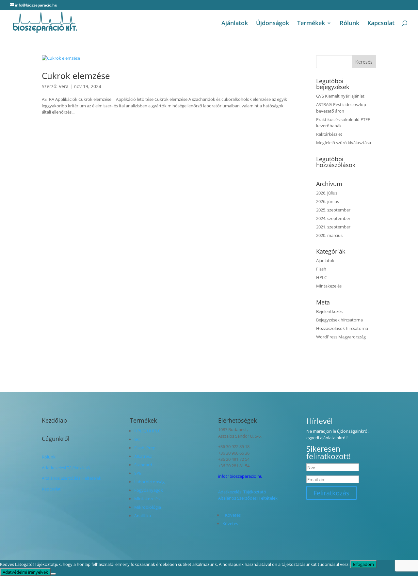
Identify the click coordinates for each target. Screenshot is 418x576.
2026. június (327, 201)
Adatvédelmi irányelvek (25, 572)
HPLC (321, 277)
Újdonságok (272, 24)
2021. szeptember (333, 227)
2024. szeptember (333, 218)
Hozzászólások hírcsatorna (342, 328)
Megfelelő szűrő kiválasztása (343, 143)
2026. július (326, 193)
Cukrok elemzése (76, 76)
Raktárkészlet (329, 134)
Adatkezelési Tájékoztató (66, 468)
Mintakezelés (329, 286)
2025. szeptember (333, 210)
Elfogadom (363, 564)
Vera (64, 86)
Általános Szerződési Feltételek (71, 478)
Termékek (311, 24)
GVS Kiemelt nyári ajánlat (340, 96)
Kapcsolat (380, 24)
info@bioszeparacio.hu (240, 476)
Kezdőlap (54, 420)
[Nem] (53, 574)
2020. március (329, 235)
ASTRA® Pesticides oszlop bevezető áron (341, 107)
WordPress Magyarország (341, 337)
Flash (321, 269)
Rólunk (349, 24)
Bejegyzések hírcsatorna (339, 320)
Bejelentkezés (329, 311)
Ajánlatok (234, 24)
